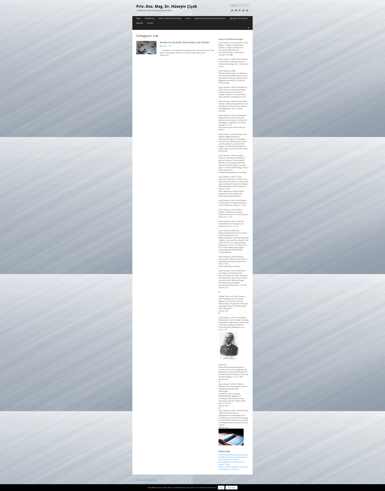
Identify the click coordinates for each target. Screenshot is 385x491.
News (138, 18)
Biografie (139, 23)
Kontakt (150, 23)
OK (221, 487)
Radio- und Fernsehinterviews (170, 18)
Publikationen (149, 18)
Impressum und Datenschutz (146, 480)
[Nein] (382, 488)
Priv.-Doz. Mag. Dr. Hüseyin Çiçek (166, 6)
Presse (187, 18)
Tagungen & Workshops (238, 18)
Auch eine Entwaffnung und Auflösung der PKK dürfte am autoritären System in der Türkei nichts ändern (233, 457)
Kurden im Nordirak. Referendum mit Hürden (184, 42)
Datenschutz (231, 487)
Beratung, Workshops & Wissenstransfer (210, 18)
